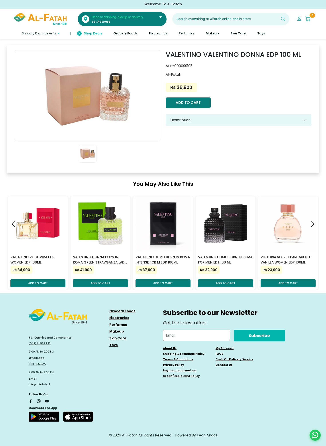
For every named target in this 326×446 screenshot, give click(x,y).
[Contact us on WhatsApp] (315, 435)
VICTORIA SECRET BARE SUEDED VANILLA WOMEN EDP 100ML (286, 260)
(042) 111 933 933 (40, 343)
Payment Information (179, 370)
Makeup (116, 331)
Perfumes (118, 324)
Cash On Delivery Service (234, 359)
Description (180, 120)
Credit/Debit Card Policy (181, 376)
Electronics (119, 317)
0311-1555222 (37, 364)
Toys (113, 345)
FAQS (219, 354)
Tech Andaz (207, 435)
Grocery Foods (122, 311)
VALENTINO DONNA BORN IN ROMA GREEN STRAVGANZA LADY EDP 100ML (100, 260)
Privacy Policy (173, 365)
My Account (225, 348)
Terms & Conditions (178, 359)
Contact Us (224, 365)
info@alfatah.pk (40, 384)
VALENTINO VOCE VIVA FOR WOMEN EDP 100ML (32, 260)
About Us (170, 348)
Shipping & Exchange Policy (183, 354)
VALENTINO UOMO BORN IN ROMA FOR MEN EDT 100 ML (225, 260)
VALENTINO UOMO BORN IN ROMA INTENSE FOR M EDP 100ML (163, 260)
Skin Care (117, 338)
